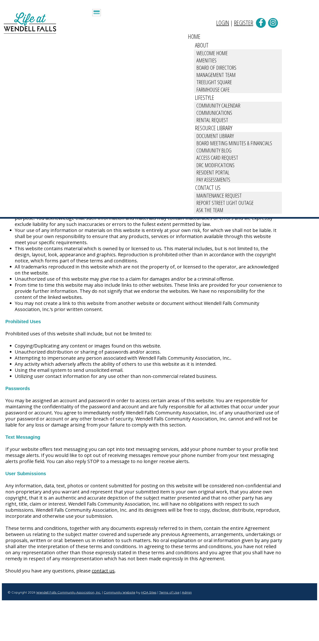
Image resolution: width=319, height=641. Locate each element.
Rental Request (212, 120)
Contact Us (207, 187)
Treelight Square (214, 82)
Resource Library (213, 128)
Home (194, 36)
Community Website (119, 592)
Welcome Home (212, 53)
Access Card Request (217, 157)
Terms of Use (169, 592)
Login (222, 22)
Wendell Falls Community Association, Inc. (68, 592)
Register (243, 22)
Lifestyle (204, 97)
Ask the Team (209, 210)
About (202, 45)
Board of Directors (216, 67)
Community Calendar (218, 105)
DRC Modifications (215, 165)
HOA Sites (148, 592)
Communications (214, 112)
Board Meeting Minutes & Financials (234, 143)
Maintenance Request (219, 195)
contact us (103, 571)
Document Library (215, 136)
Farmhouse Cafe (213, 89)
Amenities (206, 60)
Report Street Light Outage (225, 202)
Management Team (216, 75)
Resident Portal (212, 172)
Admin (187, 592)
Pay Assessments (213, 179)
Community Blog (213, 150)
